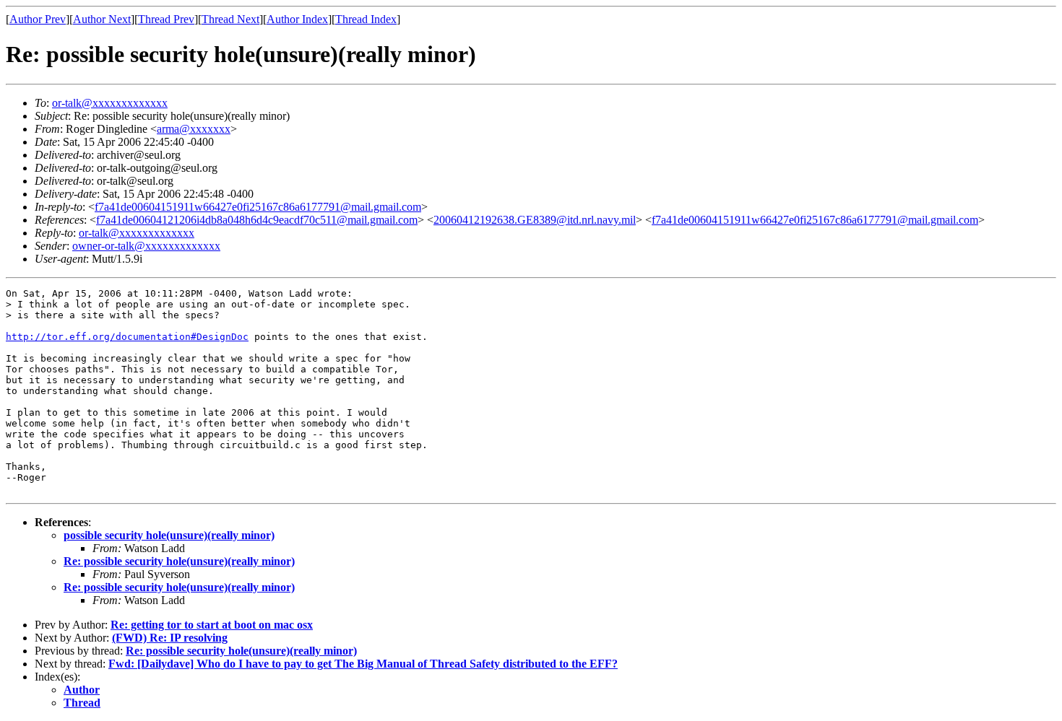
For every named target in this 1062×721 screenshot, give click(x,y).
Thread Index (366, 19)
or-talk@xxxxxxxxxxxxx (110, 103)
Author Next (102, 19)
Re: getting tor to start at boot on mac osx (212, 625)
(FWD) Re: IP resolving (170, 638)
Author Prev (37, 19)
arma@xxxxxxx (193, 129)
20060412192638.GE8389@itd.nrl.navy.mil (534, 220)
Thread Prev (166, 19)
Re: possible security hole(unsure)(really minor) (179, 561)
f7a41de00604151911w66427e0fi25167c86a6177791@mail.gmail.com (258, 207)
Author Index (297, 19)
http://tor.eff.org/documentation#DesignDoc (127, 336)
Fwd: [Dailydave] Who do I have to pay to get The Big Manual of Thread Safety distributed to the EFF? (363, 663)
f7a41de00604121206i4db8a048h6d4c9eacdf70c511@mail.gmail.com (257, 220)
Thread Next (230, 19)
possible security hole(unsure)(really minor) (169, 535)
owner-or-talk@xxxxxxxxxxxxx (146, 246)
